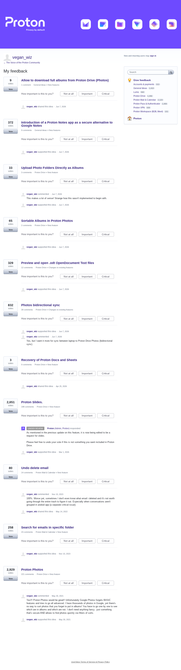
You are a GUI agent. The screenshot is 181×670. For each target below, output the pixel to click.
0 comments (26, 364)
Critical (108, 94)
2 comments (26, 225)
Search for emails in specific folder (47, 527)
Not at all (70, 94)
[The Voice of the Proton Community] (90, 24)
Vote (11, 89)
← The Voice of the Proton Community (22, 62)
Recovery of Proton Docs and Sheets (49, 360)
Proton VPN (139, 107)
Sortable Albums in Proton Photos (47, 221)
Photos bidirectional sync (40, 305)
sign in (153, 56)
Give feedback (142, 80)
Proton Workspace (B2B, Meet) (148, 111)
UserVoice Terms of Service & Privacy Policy (90, 662)
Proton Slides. (32, 402)
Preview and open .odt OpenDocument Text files (57, 263)
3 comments (26, 172)
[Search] (171, 72)
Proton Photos (32, 569)
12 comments (27, 267)
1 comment (26, 85)
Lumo (136, 92)
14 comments (27, 472)
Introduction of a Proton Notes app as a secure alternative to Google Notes (67, 124)
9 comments (26, 130)
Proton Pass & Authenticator (147, 104)
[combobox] (148, 72)
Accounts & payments (144, 84)
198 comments (27, 407)
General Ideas (40, 85)
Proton (137, 118)
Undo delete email (34, 468)
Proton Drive (40, 172)
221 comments (27, 574)
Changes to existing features (61, 267)
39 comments (27, 310)
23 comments (27, 532)
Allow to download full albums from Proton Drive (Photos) (65, 80)
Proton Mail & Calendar (45, 472)
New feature (53, 172)
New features (53, 85)
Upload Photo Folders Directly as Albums (52, 168)
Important (88, 94)
